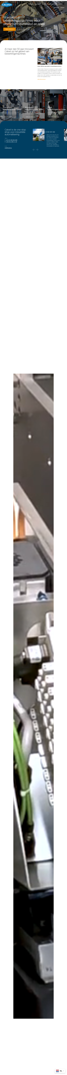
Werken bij (62, 1)
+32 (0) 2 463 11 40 (11, 141)
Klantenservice (58, 1)
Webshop (53, 1)
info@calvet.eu (8, 148)
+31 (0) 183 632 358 (11, 140)
